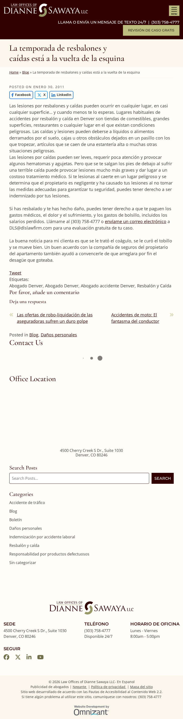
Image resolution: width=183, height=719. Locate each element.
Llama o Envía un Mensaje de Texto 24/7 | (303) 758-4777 (118, 22)
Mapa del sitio (141, 686)
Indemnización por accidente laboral (42, 536)
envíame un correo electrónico (135, 221)
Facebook (20, 94)
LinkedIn (60, 94)
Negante (80, 686)
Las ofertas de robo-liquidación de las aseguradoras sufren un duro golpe (55, 318)
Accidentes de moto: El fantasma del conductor (135, 318)
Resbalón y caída (24, 545)
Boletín (15, 519)
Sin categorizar (22, 562)
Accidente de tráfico (27, 502)
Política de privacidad (108, 686)
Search (162, 478)
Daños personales (59, 335)
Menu (174, 13)
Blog (25, 72)
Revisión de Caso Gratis (151, 30)
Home (14, 72)
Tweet (15, 273)
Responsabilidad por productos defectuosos (49, 554)
